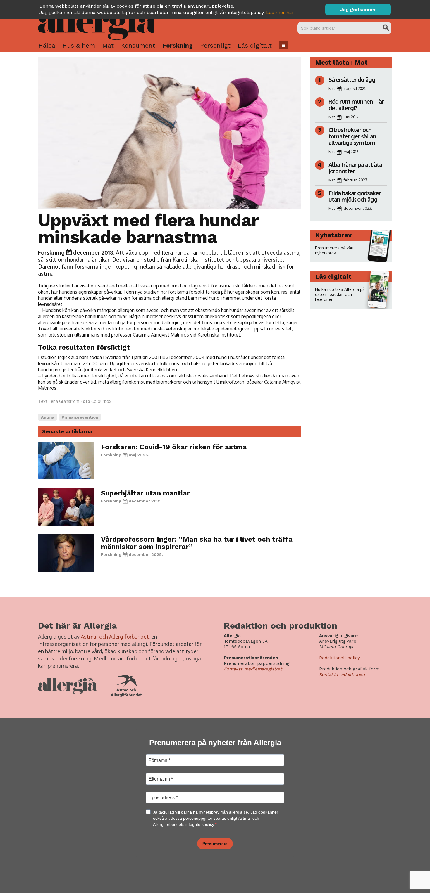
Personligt (215, 45)
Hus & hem (79, 45)
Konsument (138, 45)
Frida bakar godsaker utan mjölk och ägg (354, 196)
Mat (108, 45)
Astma (47, 417)
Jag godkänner (358, 9)
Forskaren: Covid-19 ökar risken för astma (174, 447)
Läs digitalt (255, 45)
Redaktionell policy (339, 657)
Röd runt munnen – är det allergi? (356, 105)
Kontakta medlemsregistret (253, 669)
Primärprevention (79, 417)
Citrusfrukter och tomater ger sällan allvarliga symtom (352, 136)
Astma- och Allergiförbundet (115, 636)
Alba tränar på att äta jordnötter (355, 168)
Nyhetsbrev (333, 235)
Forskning (177, 45)
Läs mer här (280, 12)
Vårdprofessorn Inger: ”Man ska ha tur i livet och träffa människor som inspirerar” (197, 543)
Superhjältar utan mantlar (145, 493)
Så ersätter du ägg (351, 79)
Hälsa (47, 45)
